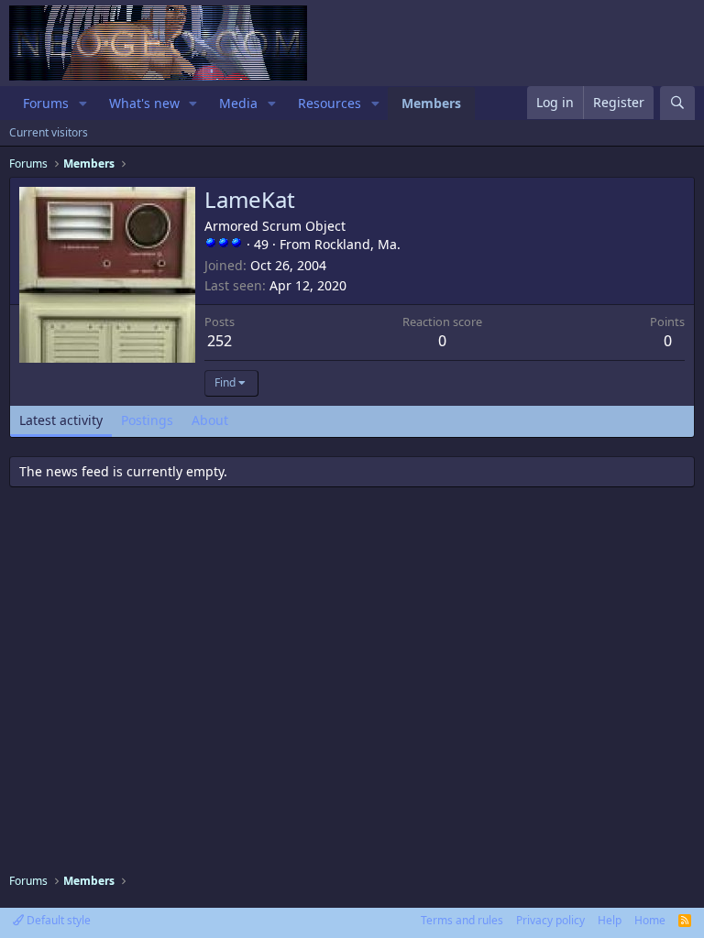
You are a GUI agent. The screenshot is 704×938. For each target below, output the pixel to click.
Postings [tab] (147, 420)
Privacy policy (550, 920)
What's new (144, 103)
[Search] (677, 103)
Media (238, 103)
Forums (46, 103)
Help (610, 920)
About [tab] (210, 420)
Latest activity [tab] (61, 420)
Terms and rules (462, 920)
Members (431, 103)
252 (219, 341)
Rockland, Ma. (357, 244)
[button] (83, 103)
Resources (329, 103)
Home (650, 920)
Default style (57, 920)
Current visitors (48, 132)
